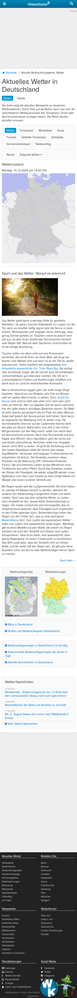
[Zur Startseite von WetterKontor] (39, 3)
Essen (44, 881)
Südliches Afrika (10, 922)
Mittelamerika (9, 930)
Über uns (45, 915)
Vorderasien (8, 937)
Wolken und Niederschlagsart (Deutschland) (33, 631)
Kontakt (45, 934)
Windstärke (45, 130)
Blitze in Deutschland (20, 624)
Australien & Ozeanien (13, 952)
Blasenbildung (10, 520)
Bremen (45, 866)
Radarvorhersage (11, 873)
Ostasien (6, 949)
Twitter (47, 971)
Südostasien (8, 945)
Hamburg (45, 888)
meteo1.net (46, 919)
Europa (5, 915)
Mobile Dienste (13, 975)
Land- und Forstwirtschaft (18, 986)
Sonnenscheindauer (18, 144)
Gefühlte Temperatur (33, 137)
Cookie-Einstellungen (52, 930)
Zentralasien (8, 941)
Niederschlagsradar (12, 870)
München (45, 896)
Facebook (49, 968)
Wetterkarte (7, 862)
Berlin (44, 862)
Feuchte (11, 137)
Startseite (11, 72)
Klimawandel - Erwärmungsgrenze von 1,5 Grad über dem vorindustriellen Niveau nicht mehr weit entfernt (36, 694)
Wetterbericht (8, 866)
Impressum (46, 922)
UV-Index (6, 900)
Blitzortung (7, 885)
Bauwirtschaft (12, 979)
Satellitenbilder (9, 892)
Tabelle (21, 98)
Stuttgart (45, 900)
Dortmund (46, 870)
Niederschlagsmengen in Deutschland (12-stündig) (37, 645)
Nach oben (66, 560)
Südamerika (8, 934)
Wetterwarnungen (11, 881)
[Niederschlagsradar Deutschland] (21, 596)
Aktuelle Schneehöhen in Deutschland (30, 662)
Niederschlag (43, 144)
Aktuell (10, 154)
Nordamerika (8, 926)
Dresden (45, 873)
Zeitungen (10, 968)
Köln (43, 892)
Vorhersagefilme (10, 877)
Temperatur (26, 130)
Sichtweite (57, 137)
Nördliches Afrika (10, 919)
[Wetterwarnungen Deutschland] (55, 595)
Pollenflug (7, 896)
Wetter (10, 130)
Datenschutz (47, 926)
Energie (9, 983)
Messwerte (7, 888)
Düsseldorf (46, 877)
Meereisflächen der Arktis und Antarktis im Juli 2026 (35, 705)
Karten (7, 98)
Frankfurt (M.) (47, 885)
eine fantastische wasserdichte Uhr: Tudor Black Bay (34, 366)
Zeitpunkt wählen (30, 154)
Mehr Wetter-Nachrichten (22, 723)
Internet (9, 971)
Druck (60, 130)
